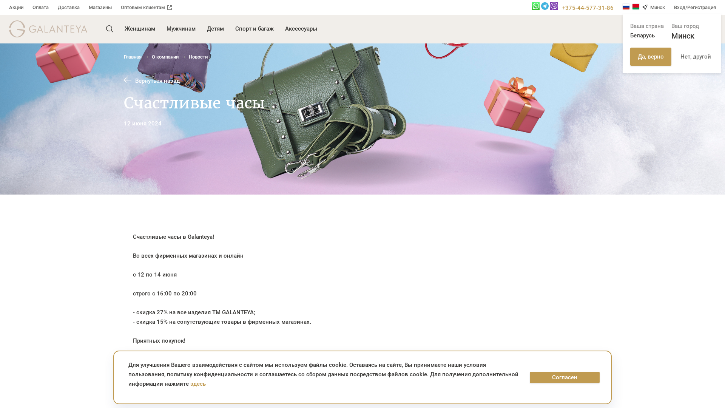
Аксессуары (301, 28)
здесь (198, 383)
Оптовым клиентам (143, 7)
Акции (16, 7)
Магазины (100, 7)
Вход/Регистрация (695, 7)
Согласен (564, 377)
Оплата (40, 7)
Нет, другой (695, 56)
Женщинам (140, 28)
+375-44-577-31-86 (588, 8)
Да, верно (651, 56)
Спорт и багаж (254, 28)
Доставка (69, 7)
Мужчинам (181, 28)
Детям (215, 28)
